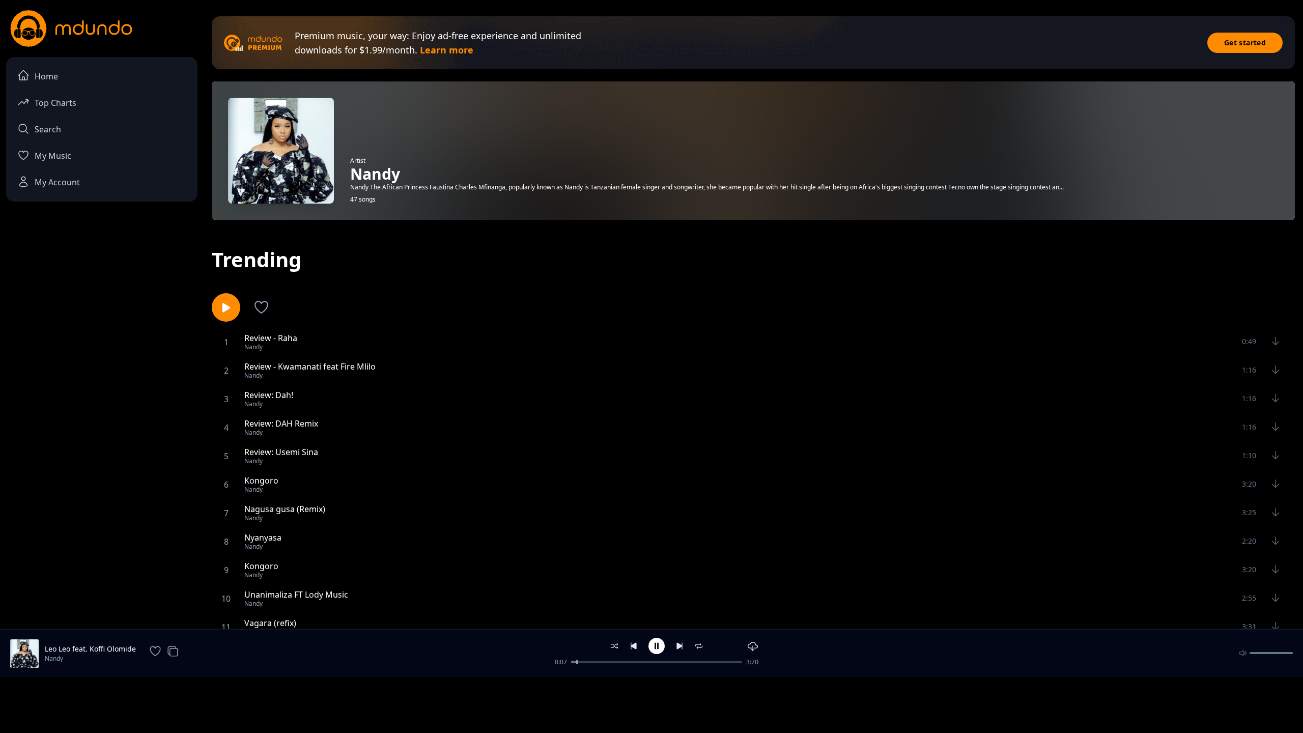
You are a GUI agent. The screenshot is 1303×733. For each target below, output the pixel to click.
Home (46, 76)
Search (48, 129)
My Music (53, 155)
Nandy (54, 658)
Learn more (446, 50)
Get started (1245, 42)
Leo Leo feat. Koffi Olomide (90, 649)
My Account (57, 182)
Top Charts (55, 102)
